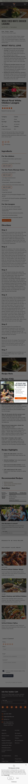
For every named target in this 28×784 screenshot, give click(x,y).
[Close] (26, 765)
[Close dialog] (26, 382)
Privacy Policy (6, 775)
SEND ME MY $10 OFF (20, 398)
